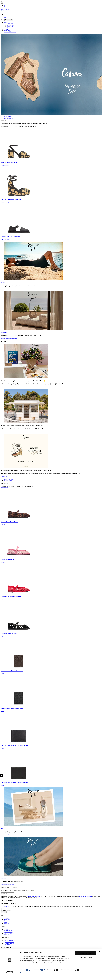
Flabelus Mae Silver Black (9, 633)
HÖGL (3, 829)
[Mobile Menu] (1, 1)
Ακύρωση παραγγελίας (9, 933)
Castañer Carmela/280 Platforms (11, 199)
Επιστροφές (6, 934)
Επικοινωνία (6, 923)
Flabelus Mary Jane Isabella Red (11, 596)
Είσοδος (3, 9)
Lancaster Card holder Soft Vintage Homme (14, 745)
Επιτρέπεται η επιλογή (86, 957)
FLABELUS (10, 26)
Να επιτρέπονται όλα (85, 953)
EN (4, 6)
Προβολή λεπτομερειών (26, 972)
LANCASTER (10, 25)
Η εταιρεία (6, 918)
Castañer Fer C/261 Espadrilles (10, 236)
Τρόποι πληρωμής (8, 930)
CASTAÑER (10, 23)
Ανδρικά (6, 29)
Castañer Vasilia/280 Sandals (9, 162)
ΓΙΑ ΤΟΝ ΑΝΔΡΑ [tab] (8, 118)
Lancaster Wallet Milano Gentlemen (12, 671)
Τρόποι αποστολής (8, 932)
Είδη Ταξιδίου (7, 30)
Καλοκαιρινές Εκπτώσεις (10, 32)
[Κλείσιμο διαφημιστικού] (99, 951)
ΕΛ (2, 2)
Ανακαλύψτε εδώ (5, 834)
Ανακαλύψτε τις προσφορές (7, 884)
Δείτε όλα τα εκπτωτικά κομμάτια (9, 338)
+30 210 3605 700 (5, 906)
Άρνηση (86, 961)
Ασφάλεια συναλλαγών (9, 940)
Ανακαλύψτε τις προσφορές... (8, 288)
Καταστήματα (7, 919)
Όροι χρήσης (7, 944)
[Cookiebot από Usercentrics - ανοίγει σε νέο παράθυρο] (9, 972)
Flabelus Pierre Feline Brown (9, 522)
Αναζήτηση (3, 910)
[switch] (42, 970)
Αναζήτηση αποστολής (9, 943)
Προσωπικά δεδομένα (9, 942)
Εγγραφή (7, 9)
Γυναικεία (6, 28)
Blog (5, 920)
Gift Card (6, 929)
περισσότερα (4, 386)
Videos (5, 922)
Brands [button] (5, 22)
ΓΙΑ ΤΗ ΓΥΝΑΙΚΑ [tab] (8, 116)
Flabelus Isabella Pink (7, 559)
